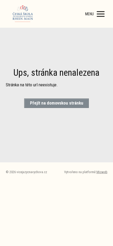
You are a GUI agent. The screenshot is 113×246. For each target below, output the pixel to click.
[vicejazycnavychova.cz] (23, 13)
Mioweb (101, 172)
